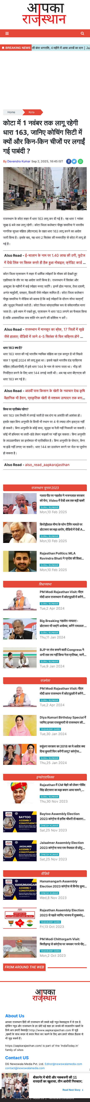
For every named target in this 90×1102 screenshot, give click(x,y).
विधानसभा (45, 584)
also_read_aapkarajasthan (47, 465)
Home (11, 112)
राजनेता (45, 681)
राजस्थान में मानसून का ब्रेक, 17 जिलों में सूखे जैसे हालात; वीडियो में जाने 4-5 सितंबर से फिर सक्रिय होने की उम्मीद (44, 336)
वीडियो (45, 873)
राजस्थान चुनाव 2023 (45, 488)
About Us (14, 1015)
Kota (31, 112)
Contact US (17, 1057)
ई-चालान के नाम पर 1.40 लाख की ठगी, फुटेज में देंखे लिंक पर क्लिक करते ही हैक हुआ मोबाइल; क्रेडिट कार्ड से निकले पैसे (44, 262)
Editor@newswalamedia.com (63, 1064)
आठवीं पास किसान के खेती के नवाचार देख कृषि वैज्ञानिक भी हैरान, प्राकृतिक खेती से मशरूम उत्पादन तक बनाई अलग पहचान (44, 398)
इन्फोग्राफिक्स (45, 777)
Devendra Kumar (18, 161)
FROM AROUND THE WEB (24, 967)
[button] (7, 33)
